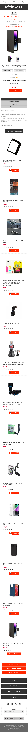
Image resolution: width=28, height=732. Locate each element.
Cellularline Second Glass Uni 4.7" (13, 201)
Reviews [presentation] (14, 104)
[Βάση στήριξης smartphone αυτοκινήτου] (14, 469)
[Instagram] (16, 704)
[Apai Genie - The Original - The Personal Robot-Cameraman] (14, 349)
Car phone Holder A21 (11, 324)
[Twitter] (8, 704)
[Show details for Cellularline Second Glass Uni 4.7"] (14, 187)
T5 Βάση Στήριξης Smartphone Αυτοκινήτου (13, 443)
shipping (22, 726)
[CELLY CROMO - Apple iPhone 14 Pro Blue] (14, 590)
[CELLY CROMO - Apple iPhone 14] (14, 549)
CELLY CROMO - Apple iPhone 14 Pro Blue (13, 604)
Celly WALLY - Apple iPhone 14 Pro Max (13, 644)
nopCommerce (16, 728)
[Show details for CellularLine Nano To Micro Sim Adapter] (14, 146)
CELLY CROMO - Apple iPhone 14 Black (13, 564)
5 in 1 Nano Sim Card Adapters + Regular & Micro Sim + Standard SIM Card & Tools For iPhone (13, 283)
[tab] (14, 99)
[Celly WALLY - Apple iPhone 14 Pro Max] (14, 630)
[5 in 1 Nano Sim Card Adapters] (14, 267)
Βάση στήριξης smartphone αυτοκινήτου (12, 483)
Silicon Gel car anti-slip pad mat (13, 241)
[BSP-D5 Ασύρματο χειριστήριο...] (15, 13)
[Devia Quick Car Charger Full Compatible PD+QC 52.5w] (14, 389)
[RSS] (20, 704)
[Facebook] (12, 704)
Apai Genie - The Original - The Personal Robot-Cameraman (13, 363)
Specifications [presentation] (14, 101)
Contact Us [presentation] (14, 106)
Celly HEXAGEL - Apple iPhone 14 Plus (13, 524)
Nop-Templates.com (16, 729)
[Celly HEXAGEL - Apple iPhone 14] (14, 509)
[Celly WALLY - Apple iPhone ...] (12, 13)
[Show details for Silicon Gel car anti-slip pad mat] (14, 227)
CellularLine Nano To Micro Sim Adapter (13, 161)
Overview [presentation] (14, 99)
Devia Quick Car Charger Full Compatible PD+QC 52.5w (13, 403)
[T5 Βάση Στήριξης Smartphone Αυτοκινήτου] (14, 429)
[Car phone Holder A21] (14, 310)
